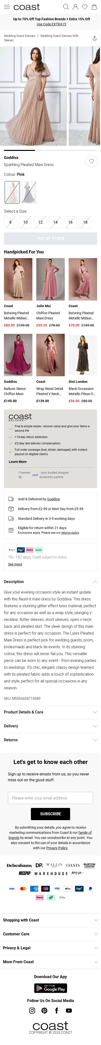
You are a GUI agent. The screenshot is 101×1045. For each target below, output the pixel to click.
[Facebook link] (57, 1011)
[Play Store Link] (50, 988)
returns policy (70, 532)
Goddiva (11, 157)
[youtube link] (69, 1011)
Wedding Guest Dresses (19, 36)
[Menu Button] (7, 7)
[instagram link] (32, 1011)
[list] (50, 98)
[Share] (94, 38)
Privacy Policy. (57, 848)
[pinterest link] (44, 1011)
